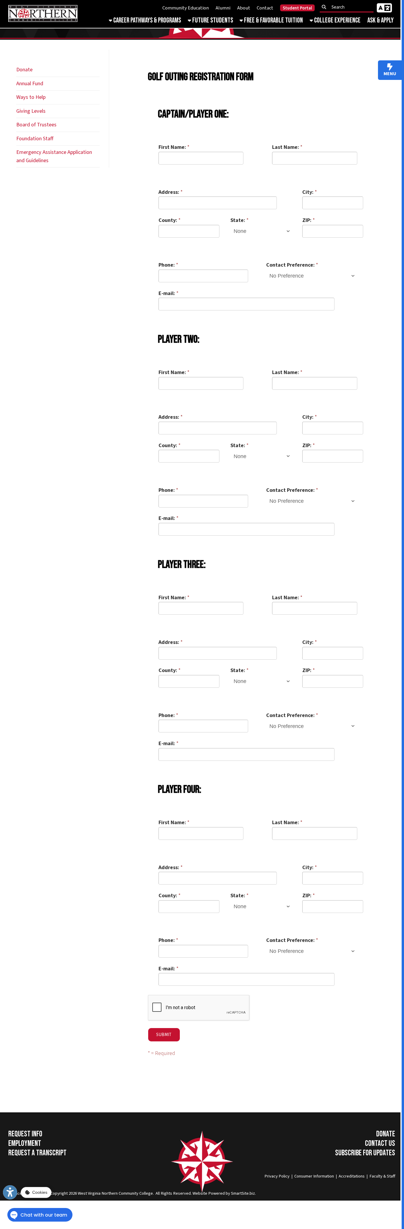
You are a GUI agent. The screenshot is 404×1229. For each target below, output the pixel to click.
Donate (24, 69)
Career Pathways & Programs (146, 20)
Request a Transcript (37, 1153)
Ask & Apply (380, 20)
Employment (24, 1143)
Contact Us (380, 1143)
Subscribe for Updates (365, 1153)
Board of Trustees (36, 124)
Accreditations (352, 1176)
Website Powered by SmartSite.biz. (224, 1193)
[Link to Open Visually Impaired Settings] (10, 1192)
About (243, 8)
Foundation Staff (35, 138)
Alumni (223, 8)
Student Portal (297, 8)
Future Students (212, 20)
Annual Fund (29, 83)
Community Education (185, 8)
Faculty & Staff (382, 1176)
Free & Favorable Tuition (273, 20)
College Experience (337, 20)
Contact (265, 8)
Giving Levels (31, 111)
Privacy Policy (277, 1176)
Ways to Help (31, 97)
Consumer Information (314, 1176)
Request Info (25, 1134)
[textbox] (348, 7)
